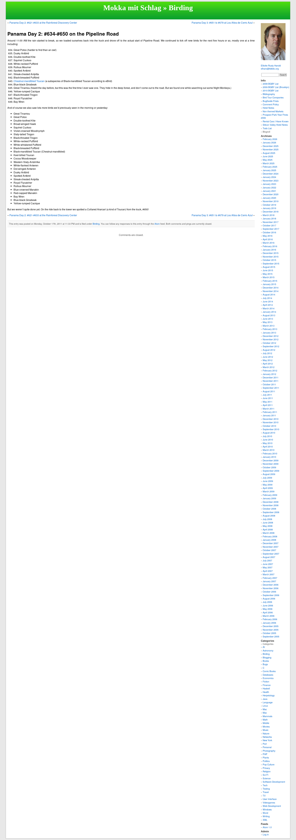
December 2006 (270, 584)
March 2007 (268, 574)
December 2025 (270, 146)
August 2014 (269, 294)
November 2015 (270, 256)
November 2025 (270, 149)
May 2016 (267, 235)
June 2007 (268, 564)
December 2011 (270, 377)
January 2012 (269, 374)
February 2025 (270, 166)
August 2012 (269, 349)
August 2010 (269, 432)
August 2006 (269, 598)
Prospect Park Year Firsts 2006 (274, 116)
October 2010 (269, 425)
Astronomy (268, 650)
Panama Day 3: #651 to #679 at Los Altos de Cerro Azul (222, 22)
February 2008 (270, 536)
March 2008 (268, 532)
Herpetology (269, 695)
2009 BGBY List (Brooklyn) (276, 87)
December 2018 (270, 211)
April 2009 (268, 488)
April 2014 (268, 304)
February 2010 (270, 453)
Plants (266, 757)
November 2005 (270, 629)
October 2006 (269, 591)
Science (267, 778)
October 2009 (269, 467)
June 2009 (268, 481)
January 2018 (269, 218)
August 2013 (269, 315)
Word (265, 812)
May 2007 (267, 567)
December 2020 (270, 194)
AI (264, 647)
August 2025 (269, 152)
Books (266, 660)
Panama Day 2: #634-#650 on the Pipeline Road (63, 33)
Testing (266, 788)
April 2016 (268, 239)
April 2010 (268, 446)
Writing (266, 816)
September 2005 (271, 636)
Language (268, 702)
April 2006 (268, 612)
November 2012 (270, 339)
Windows (267, 809)
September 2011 (271, 387)
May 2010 (267, 443)
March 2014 (268, 308)
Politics (266, 761)
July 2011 (267, 394)
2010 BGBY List (270, 90)
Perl (265, 743)
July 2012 (267, 353)
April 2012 (268, 363)
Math (265, 719)
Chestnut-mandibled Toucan (29, 81)
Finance (267, 685)
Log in (266, 834)
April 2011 (268, 405)
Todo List (267, 128)
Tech (265, 785)
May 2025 (267, 159)
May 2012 (267, 360)
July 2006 (267, 601)
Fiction (266, 681)
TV (264, 795)
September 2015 (271, 263)
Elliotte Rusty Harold (271, 65)
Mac (265, 709)
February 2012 (270, 370)
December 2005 (270, 626)
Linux (265, 705)
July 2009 (267, 477)
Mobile (266, 723)
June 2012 (268, 356)
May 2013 (267, 322)
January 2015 (269, 284)
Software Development (274, 781)
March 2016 (268, 242)
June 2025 (268, 156)
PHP (265, 754)
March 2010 (268, 449)
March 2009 (268, 491)
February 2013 (270, 329)
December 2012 (270, 336)
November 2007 (270, 546)
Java (265, 698)
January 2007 (269, 581)
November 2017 (270, 222)
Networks (267, 736)
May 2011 (267, 401)
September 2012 (271, 346)
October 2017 (269, 225)
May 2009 (267, 484)
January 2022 (269, 187)
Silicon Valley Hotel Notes (275, 124)
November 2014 (270, 291)
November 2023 (270, 180)
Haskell (266, 688)
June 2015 (268, 270)
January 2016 (269, 249)
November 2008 (270, 505)
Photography (269, 750)
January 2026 (269, 142)
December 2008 (270, 501)
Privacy (266, 768)
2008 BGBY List (270, 83)
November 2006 (270, 588)
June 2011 (268, 398)
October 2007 (269, 550)
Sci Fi (265, 774)
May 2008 (267, 525)
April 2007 (268, 570)
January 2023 (269, 183)
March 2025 (268, 163)
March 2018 (268, 215)
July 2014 (267, 298)
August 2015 (269, 266)
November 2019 (270, 201)
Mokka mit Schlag (132, 8)
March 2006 (268, 615)
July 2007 (267, 560)
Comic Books (269, 671)
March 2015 (268, 277)
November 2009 (270, 463)
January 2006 (269, 622)
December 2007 (270, 543)
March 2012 (268, 367)
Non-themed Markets (273, 111)
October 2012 (269, 342)
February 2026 (270, 139)
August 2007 (269, 557)
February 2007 (270, 577)
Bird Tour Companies (273, 97)
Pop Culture (268, 764)
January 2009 (269, 498)
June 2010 (268, 439)
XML (265, 819)
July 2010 (267, 436)
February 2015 (270, 280)
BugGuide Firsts (271, 101)
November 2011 (270, 380)
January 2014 (269, 311)
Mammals (267, 716)
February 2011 (270, 412)
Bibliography (269, 94)
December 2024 (270, 173)
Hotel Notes (268, 107)
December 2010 (270, 418)
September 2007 (271, 553)
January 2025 (269, 170)
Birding (181, 8)
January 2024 (269, 177)
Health (266, 692)
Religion (267, 771)
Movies (266, 726)
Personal (267, 747)
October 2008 (269, 508)
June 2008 (268, 522)
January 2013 (269, 332)
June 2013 (268, 318)
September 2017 (271, 228)
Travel (266, 792)
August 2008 (269, 515)
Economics (268, 678)
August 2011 (269, 391)
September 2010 (271, 429)
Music (265, 729)
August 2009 (269, 474)
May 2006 (267, 608)
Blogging (267, 657)
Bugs (265, 664)
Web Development (272, 805)
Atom (157, 223)
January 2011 (269, 415)
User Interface (270, 799)
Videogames (269, 802)
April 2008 (268, 529)
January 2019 (269, 208)
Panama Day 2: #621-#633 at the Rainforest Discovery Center (43, 22)
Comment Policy (271, 104)
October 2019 (269, 204)
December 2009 (270, 460)
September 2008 (271, 512)
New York (267, 740)
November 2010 (270, 422)
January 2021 (269, 190)
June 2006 (268, 605)
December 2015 (270, 253)
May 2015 (267, 273)
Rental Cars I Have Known (276, 121)
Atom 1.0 (267, 827)
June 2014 (268, 301)
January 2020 (269, 197)
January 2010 (269, 456)
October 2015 (269, 259)
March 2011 (268, 408)
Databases (268, 674)
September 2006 (271, 595)
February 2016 (270, 246)
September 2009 (271, 470)
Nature (266, 733)
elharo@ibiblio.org (270, 68)
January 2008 (269, 539)
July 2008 (267, 519)
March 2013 (268, 325)
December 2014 (270, 287)
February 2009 (270, 494)
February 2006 (270, 619)
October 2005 (269, 633)
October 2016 (269, 232)
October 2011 (269, 384)
